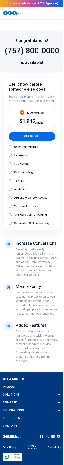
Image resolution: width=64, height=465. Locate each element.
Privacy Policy (54, 447)
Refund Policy (9, 447)
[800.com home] (13, 13)
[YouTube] (58, 436)
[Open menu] (59, 13)
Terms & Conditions (32, 447)
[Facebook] (41, 436)
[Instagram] (47, 436)
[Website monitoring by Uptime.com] (12, 457)
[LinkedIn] (52, 436)
